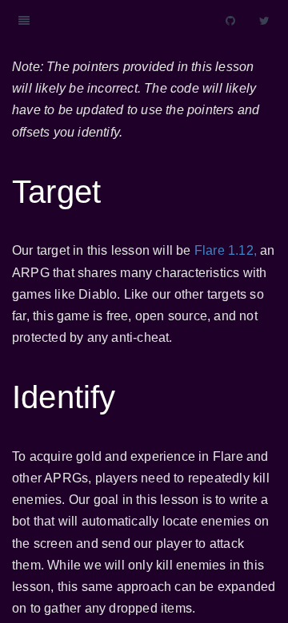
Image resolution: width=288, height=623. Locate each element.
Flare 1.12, (225, 250)
